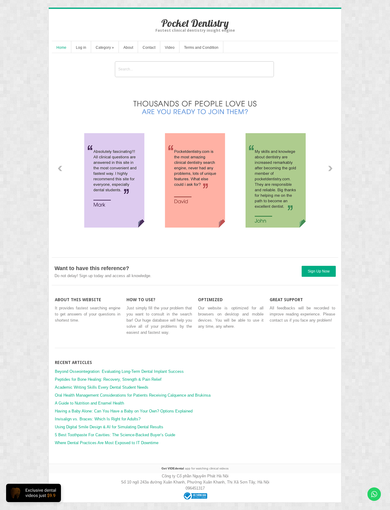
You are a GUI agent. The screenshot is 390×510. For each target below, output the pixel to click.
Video (170, 47)
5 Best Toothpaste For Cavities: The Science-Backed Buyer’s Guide (115, 435)
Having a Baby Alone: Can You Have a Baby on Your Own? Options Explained (124, 411)
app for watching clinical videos (195, 468)
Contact (149, 47)
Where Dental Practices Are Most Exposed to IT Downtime (106, 442)
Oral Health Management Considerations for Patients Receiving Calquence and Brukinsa (133, 395)
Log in (81, 47)
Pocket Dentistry (195, 23)
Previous (60, 168)
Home (61, 47)
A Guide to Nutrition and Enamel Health (89, 403)
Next (330, 168)
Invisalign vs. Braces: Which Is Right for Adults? (97, 419)
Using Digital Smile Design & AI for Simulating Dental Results (109, 427)
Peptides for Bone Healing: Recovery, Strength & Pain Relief (108, 379)
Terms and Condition (201, 47)
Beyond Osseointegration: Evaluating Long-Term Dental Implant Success (119, 371)
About (128, 47)
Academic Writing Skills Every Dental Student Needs (101, 387)
